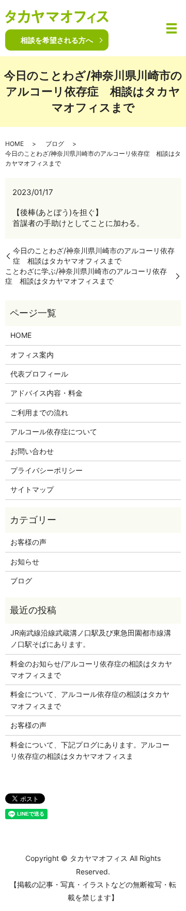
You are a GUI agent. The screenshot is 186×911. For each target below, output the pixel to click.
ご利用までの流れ (39, 412)
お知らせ (24, 561)
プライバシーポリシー (46, 470)
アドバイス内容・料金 (46, 392)
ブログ (54, 144)
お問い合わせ (32, 451)
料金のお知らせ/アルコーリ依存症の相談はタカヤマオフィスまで (91, 669)
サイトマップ (32, 489)
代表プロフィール (39, 373)
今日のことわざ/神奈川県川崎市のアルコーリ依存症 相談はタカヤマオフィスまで (94, 255)
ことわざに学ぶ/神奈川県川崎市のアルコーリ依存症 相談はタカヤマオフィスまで (86, 276)
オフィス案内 (32, 354)
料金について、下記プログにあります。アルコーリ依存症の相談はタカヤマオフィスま (89, 750)
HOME (14, 144)
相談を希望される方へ (57, 40)
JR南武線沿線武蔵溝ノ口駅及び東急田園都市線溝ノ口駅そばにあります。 (90, 638)
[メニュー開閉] (171, 28)
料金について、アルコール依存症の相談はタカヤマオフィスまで (89, 700)
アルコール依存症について (53, 431)
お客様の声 (28, 542)
